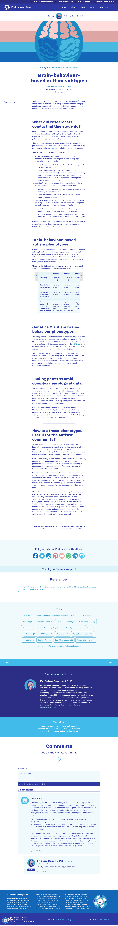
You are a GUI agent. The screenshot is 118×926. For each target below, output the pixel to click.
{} (43, 784)
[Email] (82, 556)
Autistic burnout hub (104, 2)
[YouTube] (63, 919)
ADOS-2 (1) (26, 616)
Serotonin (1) (29, 640)
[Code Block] (37, 784)
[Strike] (27, 784)
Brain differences (60, 67)
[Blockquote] (35, 784)
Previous (9, 663)
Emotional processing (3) (73, 628)
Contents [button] (9, 102)
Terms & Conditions (29, 921)
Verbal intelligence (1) (85, 640)
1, (19, 587)
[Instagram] (49, 556)
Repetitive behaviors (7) (82, 634)
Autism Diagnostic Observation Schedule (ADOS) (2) (56, 616)
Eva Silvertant (104, 919)
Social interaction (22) (64, 640)
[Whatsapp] (69, 556)
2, (19, 589)
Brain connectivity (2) (65, 622)
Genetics (73, 67)
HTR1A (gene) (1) (46, 634)
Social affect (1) (44, 640)
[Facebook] (36, 556)
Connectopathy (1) (51, 628)
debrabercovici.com (48, 707)
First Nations (47, 896)
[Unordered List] (32, 784)
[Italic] (22, 784)
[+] (45, 784)
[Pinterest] (56, 556)
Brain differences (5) (87, 622)
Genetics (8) (30, 634)
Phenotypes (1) (62, 634)
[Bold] (19, 784)
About (74, 7)
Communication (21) (31, 628)
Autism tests (84, 2)
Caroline (47, 864)
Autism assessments (43, 2)
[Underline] (25, 784)
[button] (112, 7)
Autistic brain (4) (88, 616)
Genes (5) (90, 628)
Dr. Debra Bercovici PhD (73, 16)
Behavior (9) (27, 622)
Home (63, 7)
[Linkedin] (75, 556)
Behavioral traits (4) (45, 622)
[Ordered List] (30, 784)
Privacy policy (18, 921)
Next (110, 663)
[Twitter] (42, 556)
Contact (104, 7)
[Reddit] (62, 556)
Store (93, 7)
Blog (83, 7)
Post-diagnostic (65, 2)
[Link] (40, 784)
